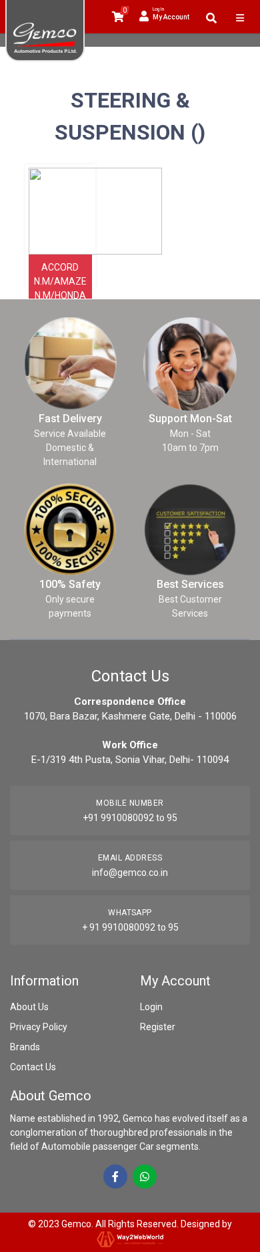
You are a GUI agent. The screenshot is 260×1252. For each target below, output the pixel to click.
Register (157, 1027)
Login (151, 1006)
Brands (25, 1047)
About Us (29, 1006)
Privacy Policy (38, 1027)
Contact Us (33, 1067)
